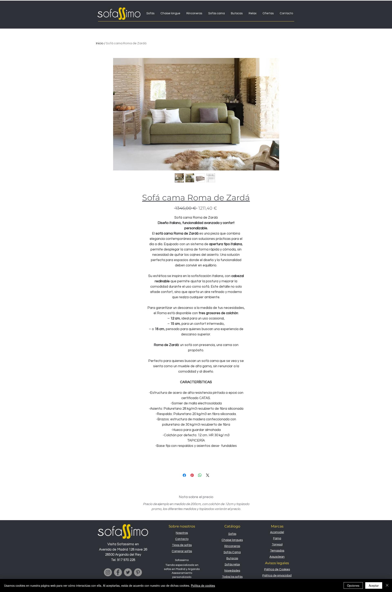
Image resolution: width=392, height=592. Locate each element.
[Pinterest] (138, 572)
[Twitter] (128, 572)
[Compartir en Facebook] (184, 475)
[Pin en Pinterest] (192, 475)
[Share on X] (207, 475)
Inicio (100, 43)
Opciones (353, 585)
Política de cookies (203, 585)
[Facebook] (118, 572)
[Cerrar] (387, 585)
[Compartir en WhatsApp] (199, 475)
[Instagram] (108, 572)
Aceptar (374, 585)
